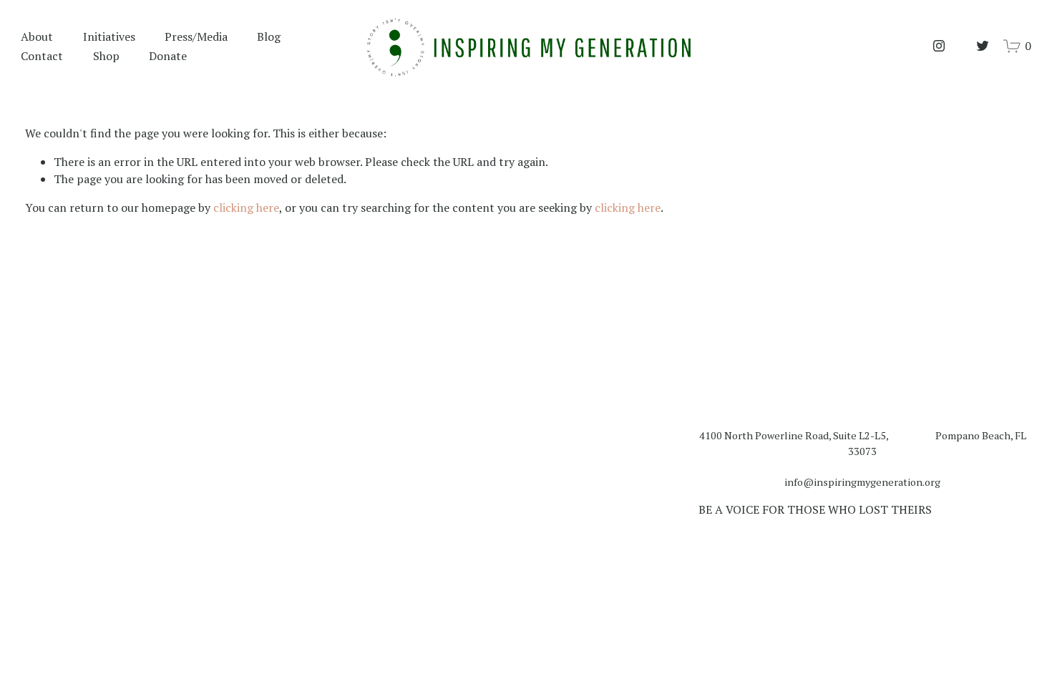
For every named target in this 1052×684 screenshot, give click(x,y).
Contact (42, 56)
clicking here (246, 207)
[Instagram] (939, 46)
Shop (106, 56)
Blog (269, 36)
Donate (168, 56)
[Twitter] (982, 46)
